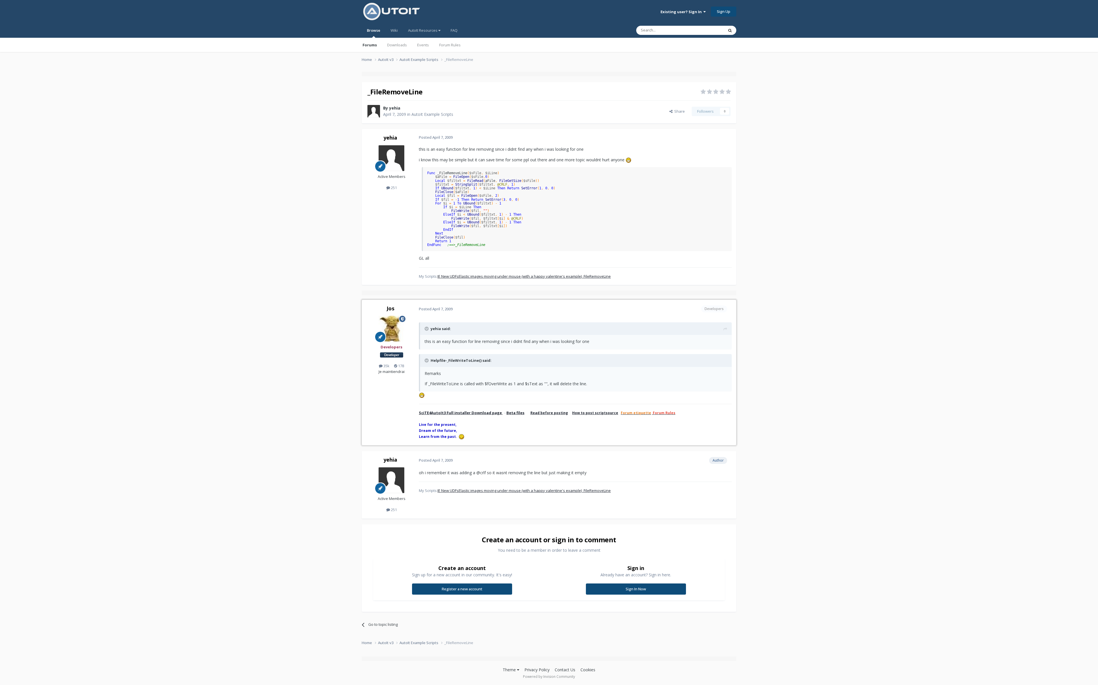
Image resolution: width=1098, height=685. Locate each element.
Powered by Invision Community (549, 676)
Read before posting (549, 412)
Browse (373, 30)
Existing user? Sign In (682, 11)
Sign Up (723, 11)
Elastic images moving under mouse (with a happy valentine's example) (520, 276)
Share (679, 111)
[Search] (730, 30)
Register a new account (462, 588)
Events (423, 44)
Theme (510, 669)
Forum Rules (450, 44)
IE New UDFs (448, 276)
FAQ (454, 30)
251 (393, 187)
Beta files (515, 412)
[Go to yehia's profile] (373, 111)
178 (400, 365)
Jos (390, 308)
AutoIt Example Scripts (432, 114)
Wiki (394, 30)
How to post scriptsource (595, 412)
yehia (394, 108)
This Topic (707, 30)
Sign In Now (636, 588)
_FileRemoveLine (596, 276)
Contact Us (565, 669)
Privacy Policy (537, 669)
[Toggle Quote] (427, 328)
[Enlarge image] (628, 159)
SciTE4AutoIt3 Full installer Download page (461, 412)
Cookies (587, 669)
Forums (370, 44)
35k (386, 365)
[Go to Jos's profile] (391, 328)
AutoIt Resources (423, 30)
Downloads (397, 44)
